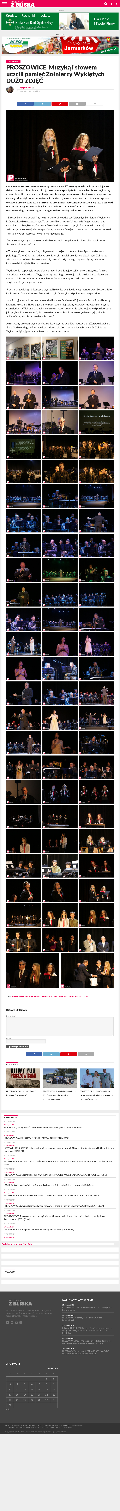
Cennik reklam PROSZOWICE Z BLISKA (23, 1428)
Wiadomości (77, 1425)
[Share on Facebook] (25, 103)
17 (10, 1395)
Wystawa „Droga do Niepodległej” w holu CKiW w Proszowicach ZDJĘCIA (37, 1425)
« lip (8, 1409)
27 (32, 1400)
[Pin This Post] (59, 103)
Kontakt (68, 1428)
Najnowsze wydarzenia (77, 1300)
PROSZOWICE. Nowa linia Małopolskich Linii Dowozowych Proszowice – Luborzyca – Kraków (59, 1095)
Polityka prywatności (51, 1428)
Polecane (69, 996)
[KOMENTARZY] (94, 103)
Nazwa (9, 1038)
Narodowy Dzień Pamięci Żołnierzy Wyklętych (37, 996)
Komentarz (11, 1016)
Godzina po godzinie (12, 1244)
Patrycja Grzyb (24, 87)
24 (10, 1400)
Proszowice (82, 996)
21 (39, 1395)
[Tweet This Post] (42, 103)
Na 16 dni (27, 1244)
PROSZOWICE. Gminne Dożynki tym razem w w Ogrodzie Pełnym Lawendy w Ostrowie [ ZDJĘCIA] (96, 1095)
